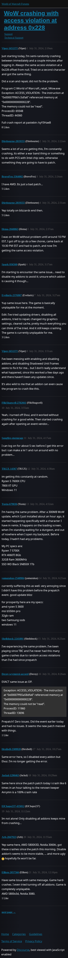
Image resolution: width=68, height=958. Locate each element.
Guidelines (35, 934)
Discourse (23, 950)
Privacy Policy (33, 941)
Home (5, 934)
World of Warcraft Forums (15, 3)
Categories (19, 934)
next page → (9, 912)
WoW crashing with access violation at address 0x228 (31, 20)
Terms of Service (11, 941)
